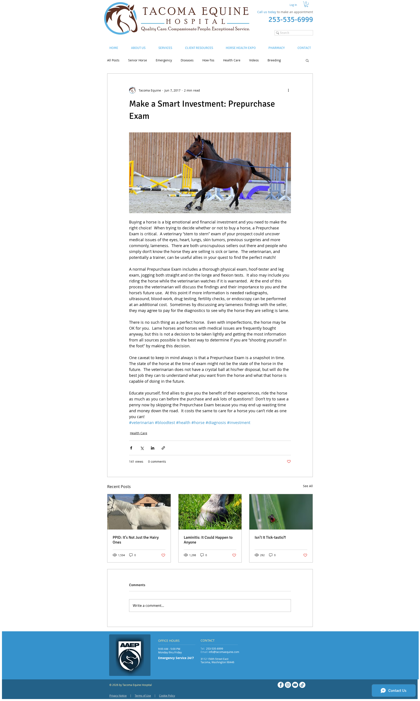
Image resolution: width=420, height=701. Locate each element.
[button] (306, 4)
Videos (254, 60)
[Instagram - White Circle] (288, 685)
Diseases (187, 60)
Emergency (164, 60)
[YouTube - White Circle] (295, 685)
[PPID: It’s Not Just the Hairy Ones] (139, 512)
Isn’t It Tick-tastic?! (270, 537)
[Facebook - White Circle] (281, 685)
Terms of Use (143, 695)
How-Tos (208, 60)
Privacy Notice (118, 695)
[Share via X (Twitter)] (142, 448)
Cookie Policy (167, 695)
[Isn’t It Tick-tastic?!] (281, 512)
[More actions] (288, 90)
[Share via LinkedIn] (152, 448)
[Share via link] (163, 448)
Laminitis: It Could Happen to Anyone (208, 540)
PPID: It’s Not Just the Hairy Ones (136, 540)
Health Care (231, 60)
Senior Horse (137, 60)
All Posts (113, 60)
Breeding (274, 60)
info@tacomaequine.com (224, 652)
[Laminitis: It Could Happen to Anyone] (210, 512)
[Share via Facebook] (131, 448)
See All (308, 486)
